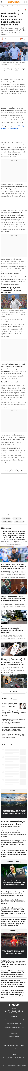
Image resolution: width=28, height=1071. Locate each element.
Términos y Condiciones (8, 1057)
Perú (21, 1023)
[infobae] (14, 2)
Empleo (17, 1036)
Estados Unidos (10, 1023)
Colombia (4, 10)
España (22, 1020)
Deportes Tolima (17, 518)
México (16, 1023)
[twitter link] (9, 1011)
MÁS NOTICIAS (14, 692)
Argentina (11, 1020)
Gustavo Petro (17, 6)
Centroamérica (7, 1027)
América (6, 1020)
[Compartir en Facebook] (8, 70)
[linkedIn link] (22, 1011)
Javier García (10, 39)
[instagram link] (12, 1011)
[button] (2, 2)
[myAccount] (25, 2)
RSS (23, 1027)
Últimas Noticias (16, 1027)
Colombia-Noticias (19, 521)
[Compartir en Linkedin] (15, 70)
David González (6, 518)
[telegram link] (19, 1011)
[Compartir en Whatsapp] (4, 70)
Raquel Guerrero (9, 6)
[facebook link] (5, 1011)
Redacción (11, 1036)
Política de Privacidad (20, 1057)
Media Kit (16, 1049)
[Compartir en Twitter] (11, 70)
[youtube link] (15, 1011)
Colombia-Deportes (7, 521)
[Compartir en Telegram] (18, 70)
